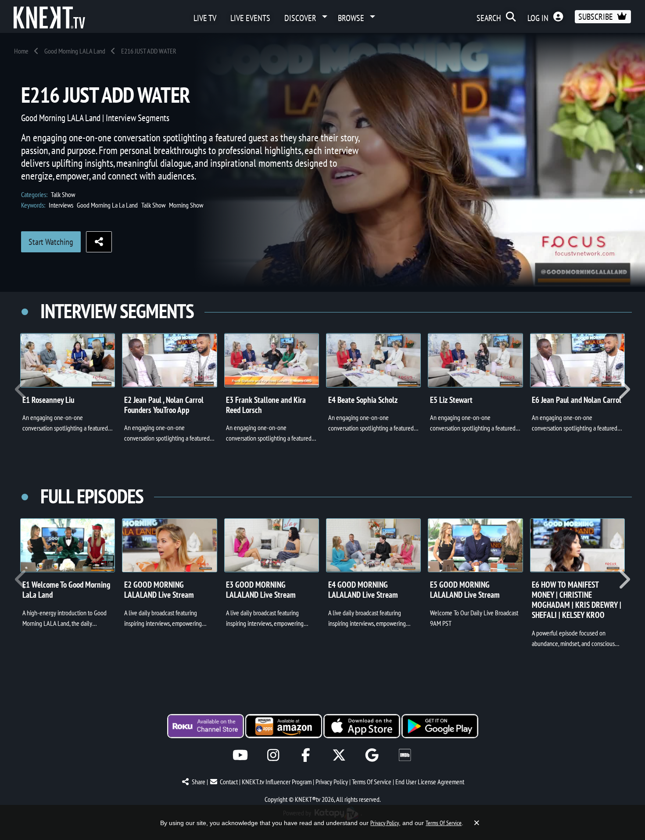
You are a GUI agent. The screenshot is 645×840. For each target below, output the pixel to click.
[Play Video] (67, 360)
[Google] (371, 755)
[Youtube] (240, 755)
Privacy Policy (331, 781)
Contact (229, 781)
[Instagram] (273, 755)
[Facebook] (306, 755)
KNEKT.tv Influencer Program (277, 781)
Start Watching (51, 242)
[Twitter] (339, 755)
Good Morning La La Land (107, 205)
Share (198, 781)
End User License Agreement (429, 781)
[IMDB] (404, 755)
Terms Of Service (371, 781)
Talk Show (63, 194)
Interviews (61, 205)
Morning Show (186, 205)
